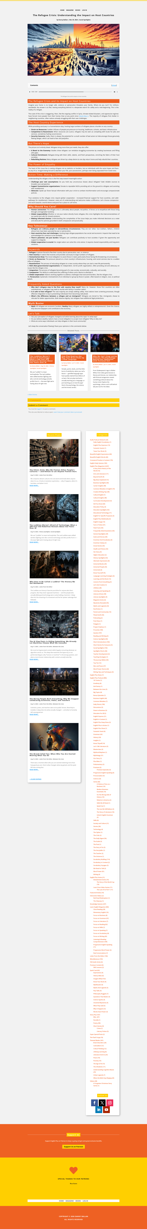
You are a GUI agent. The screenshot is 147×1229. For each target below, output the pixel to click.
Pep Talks (96, 991)
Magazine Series (98, 600)
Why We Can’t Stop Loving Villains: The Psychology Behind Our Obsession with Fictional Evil (105, 358)
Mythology (96, 755)
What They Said (98, 1006)
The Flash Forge (95, 1037)
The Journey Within (99, 660)
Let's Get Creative (99, 585)
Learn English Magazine (97, 907)
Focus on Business (99, 915)
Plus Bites (96, 761)
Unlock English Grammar (105, 815)
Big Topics (96, 692)
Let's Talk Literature (99, 746)
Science (95, 779)
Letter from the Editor (45, 475)
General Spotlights (99, 534)
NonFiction (97, 609)
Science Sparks (98, 1000)
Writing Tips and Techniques (102, 672)
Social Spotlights (84, 20)
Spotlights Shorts (98, 651)
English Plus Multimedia (101, 519)
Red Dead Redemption (100, 898)
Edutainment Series (99, 880)
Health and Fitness (99, 549)
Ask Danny (96, 686)
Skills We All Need (102, 803)
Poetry (95, 1023)
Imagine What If (98, 979)
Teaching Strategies (99, 657)
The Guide (96, 841)
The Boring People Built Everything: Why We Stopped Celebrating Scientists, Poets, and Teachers (54, 699)
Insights (96, 740)
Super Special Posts (96, 1034)
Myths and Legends (99, 606)
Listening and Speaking (100, 591)
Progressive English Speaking (102, 773)
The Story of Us (98, 847)
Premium (96, 767)
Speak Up (100, 806)
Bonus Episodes (98, 695)
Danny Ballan (63, 20)
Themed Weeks (95, 1040)
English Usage (97, 522)
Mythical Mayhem (99, 752)
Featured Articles (95, 893)
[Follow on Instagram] (109, 1102)
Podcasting (97, 618)
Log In (84, 10)
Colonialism (97, 1046)
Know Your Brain (98, 982)
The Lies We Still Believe (104, 809)
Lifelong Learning (99, 1052)
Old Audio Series (95, 962)
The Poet (96, 844)
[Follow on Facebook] (94, 1102)
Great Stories (97, 546)
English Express (98, 716)
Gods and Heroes (99, 537)
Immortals (96, 570)
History (95, 737)
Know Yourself (98, 573)
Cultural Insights (98, 498)
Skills (95, 820)
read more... (34, 486)
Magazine (70, 10)
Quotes (95, 633)
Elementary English (99, 912)
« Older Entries (32, 395)
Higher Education (99, 555)
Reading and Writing (99, 636)
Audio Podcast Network (97, 440)
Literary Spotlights (99, 597)
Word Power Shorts (99, 669)
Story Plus (93, 1015)
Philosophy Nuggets (99, 994)
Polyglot (96, 624)
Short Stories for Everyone (102, 645)
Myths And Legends (99, 988)
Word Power (97, 871)
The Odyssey (97, 901)
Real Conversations (99, 953)
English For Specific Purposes (102, 516)
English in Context (99, 719)
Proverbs (96, 630)
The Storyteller (98, 850)
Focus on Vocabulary (100, 933)
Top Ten (96, 663)
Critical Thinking (98, 1049)
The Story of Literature (104, 812)
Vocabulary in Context (100, 862)
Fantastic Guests (98, 448)
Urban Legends (98, 1075)
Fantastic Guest (98, 731)
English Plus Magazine (97, 466)
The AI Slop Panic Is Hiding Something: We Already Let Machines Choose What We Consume (53, 642)
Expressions (97, 973)
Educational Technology (101, 513)
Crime (99, 1028)
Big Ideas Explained (99, 480)
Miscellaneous (94, 959)
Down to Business (99, 710)
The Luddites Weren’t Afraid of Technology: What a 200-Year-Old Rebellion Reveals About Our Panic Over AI (41, 359)
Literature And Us (99, 1055)
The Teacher (97, 853)
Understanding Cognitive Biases (103, 1070)
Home (62, 10)
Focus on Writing (98, 936)
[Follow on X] (102, 1102)
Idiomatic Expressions (100, 561)
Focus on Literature (99, 921)
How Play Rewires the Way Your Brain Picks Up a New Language (73, 357)
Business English (98, 698)
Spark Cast (93, 970)
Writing (95, 874)
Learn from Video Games (101, 887)
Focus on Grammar (99, 918)
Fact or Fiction (98, 525)
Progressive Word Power (101, 950)
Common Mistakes (99, 701)
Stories (95, 826)
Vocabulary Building (99, 859)
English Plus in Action (100, 725)
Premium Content (95, 965)
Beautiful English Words (97, 457)
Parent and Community (100, 612)
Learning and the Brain (100, 579)
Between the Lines (58, 646)
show (114, 85)
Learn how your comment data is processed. (68, 412)
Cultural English (98, 495)
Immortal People (98, 567)
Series (95, 782)
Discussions (97, 707)
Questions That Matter (100, 997)
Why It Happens (98, 1009)
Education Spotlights (100, 510)
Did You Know (97, 504)
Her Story (96, 552)
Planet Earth (97, 615)
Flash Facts (97, 528)
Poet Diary (96, 621)
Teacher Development (100, 654)
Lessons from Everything (101, 582)
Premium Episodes (103, 770)
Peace (95, 1058)
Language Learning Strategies (103, 576)
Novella (95, 1020)
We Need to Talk (98, 868)
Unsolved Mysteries (99, 1003)
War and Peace (98, 666)
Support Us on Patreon (73, 1146)
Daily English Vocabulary (101, 442)
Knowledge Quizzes (96, 904)
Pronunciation (98, 776)
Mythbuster (97, 985)
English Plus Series (96, 877)
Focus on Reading (99, 924)
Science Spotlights (99, 639)
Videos (92, 1081)
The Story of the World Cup (105, 882)
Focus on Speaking (99, 930)
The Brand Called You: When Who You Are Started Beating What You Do (52, 754)
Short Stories (97, 1026)
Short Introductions (99, 642)
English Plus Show (99, 728)
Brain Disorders (98, 1043)
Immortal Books (98, 564)
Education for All (98, 713)
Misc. (95, 1017)
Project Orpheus (98, 627)
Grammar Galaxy (98, 543)
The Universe (97, 856)
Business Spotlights (99, 483)
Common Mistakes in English (102, 489)
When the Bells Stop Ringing (102, 1078)
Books (77, 10)
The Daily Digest (98, 838)
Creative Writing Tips (100, 492)
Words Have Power (99, 1012)
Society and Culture (99, 823)
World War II (83, 116)
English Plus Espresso (100, 445)
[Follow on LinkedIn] (98, 1109)
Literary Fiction (102, 1031)
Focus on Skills (98, 927)
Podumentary (97, 764)
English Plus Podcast (96, 678)
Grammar (96, 734)
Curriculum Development (101, 501)
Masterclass (97, 749)
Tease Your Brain (98, 451)
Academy (96, 683)
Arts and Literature (99, 474)
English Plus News (96, 675)
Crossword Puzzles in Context (99, 460)
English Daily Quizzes (97, 463)
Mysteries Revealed (99, 603)
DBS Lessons (97, 967)
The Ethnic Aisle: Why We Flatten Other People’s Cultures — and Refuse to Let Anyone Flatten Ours (53, 470)
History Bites (97, 976)
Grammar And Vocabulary (101, 540)
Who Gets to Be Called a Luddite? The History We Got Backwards (52, 582)
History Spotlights (44, 532)
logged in (40, 409)
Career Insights (98, 486)
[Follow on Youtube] (106, 1109)
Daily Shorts (97, 704)
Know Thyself (97, 743)
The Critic (96, 835)
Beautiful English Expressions (99, 454)
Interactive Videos (96, 896)
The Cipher (96, 832)
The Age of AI (97, 1064)
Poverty (96, 1061)
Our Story (96, 758)
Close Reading (97, 909)
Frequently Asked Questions (102, 531)
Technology (97, 829)
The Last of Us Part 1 (103, 890)
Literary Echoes (98, 594)
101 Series (96, 680)
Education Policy (98, 507)
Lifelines (96, 588)
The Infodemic (98, 1067)
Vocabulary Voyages (100, 865)
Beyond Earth (97, 477)
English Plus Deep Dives (101, 722)
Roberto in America (103, 800)
